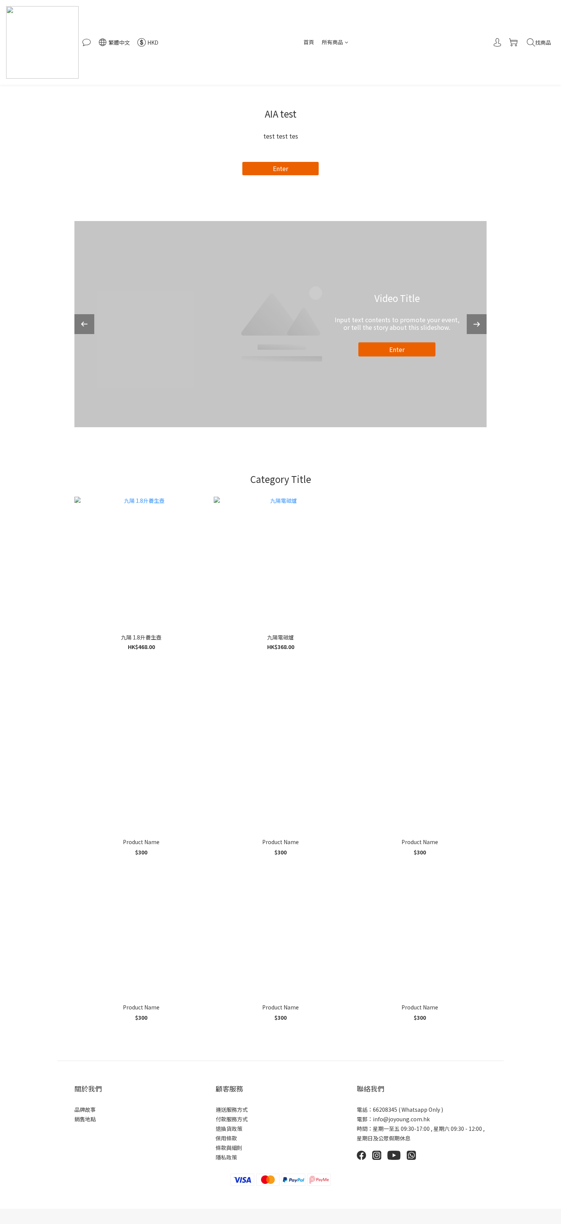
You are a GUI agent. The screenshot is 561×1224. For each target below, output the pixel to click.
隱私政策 (226, 1157)
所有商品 (332, 42)
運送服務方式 (232, 1109)
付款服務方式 (232, 1119)
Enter (280, 168)
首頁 (308, 42)
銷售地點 (85, 1119)
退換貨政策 (229, 1128)
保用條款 (226, 1138)
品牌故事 (85, 1109)
